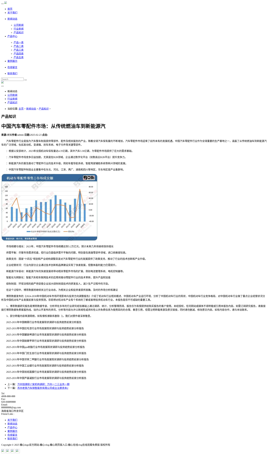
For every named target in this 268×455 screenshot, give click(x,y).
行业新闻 (19, 28)
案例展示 (12, 61)
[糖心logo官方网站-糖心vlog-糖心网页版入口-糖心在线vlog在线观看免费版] (5, 3)
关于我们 (12, 12)
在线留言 (12, 67)
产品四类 (19, 53)
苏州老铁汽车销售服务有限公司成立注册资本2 (42, 388)
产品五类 (19, 57)
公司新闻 (19, 25)
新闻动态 (12, 19)
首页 (9, 9)
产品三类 (19, 50)
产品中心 (12, 36)
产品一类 (19, 42)
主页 (21, 108)
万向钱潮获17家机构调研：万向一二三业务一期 (43, 384)
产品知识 (19, 32)
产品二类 (19, 46)
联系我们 (12, 73)
